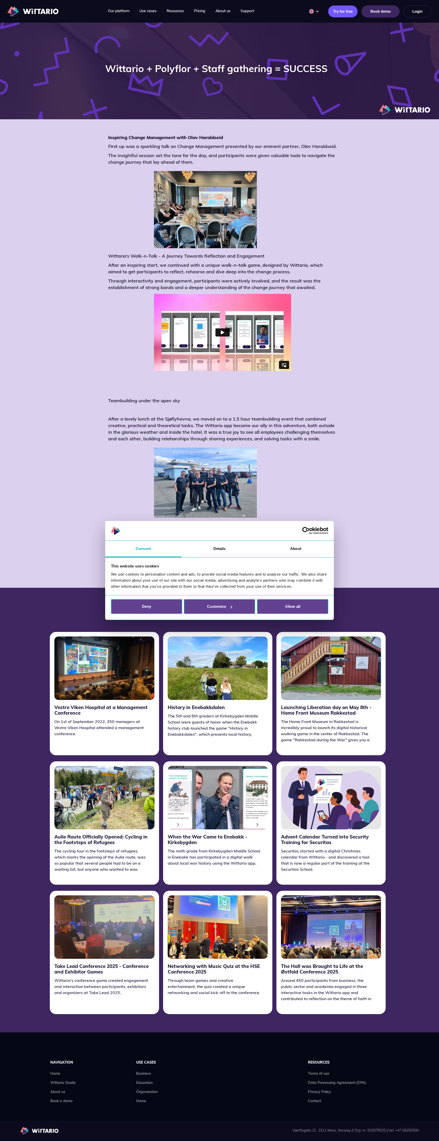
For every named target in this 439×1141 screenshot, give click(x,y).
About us (57, 1092)
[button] (118, 11)
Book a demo (61, 1101)
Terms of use (318, 1074)
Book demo (380, 11)
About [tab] (295, 548)
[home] (33, 11)
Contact (314, 1101)
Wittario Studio (63, 1083)
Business (143, 1074)
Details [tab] (219, 548)
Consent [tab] (143, 548)
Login (417, 11)
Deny (146, 606)
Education (144, 1083)
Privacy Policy (319, 1092)
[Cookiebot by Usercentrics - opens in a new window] (306, 531)
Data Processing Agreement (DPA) (337, 1083)
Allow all (292, 606)
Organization (147, 1092)
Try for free (343, 11)
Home (55, 1074)
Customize (216, 606)
